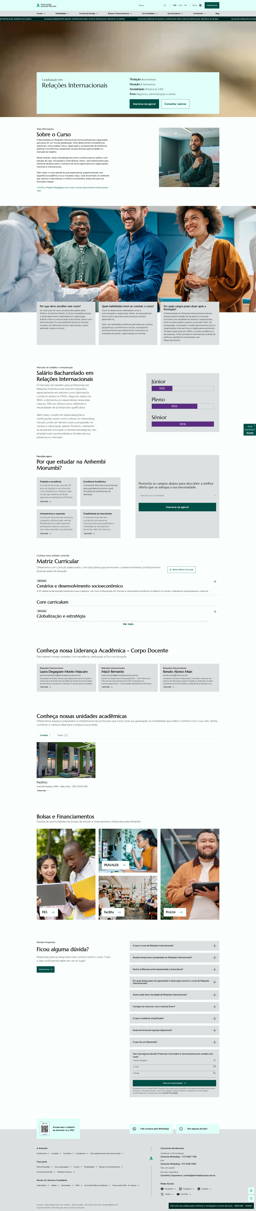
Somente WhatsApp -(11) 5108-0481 (178, 1164)
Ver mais (128, 624)
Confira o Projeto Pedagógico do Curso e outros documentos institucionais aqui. (72, 189)
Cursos (40, 13)
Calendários (42, 1185)
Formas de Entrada (87, 13)
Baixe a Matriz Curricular (183, 570)
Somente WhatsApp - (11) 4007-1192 (179, 1156)
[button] (251, 1190)
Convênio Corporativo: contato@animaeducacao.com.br (188, 1175)
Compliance (81, 1153)
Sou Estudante (174, 13)
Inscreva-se (212, 5)
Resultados (66, 1185)
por (174, 5)
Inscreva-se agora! (144, 103)
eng (180, 5)
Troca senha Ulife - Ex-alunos (124, 1185)
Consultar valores (175, 103)
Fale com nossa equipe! (173, 1083)
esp (185, 5)
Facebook (169, 1189)
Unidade (55, 1153)
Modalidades (61, 13)
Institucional (42, 1153)
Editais (54, 1185)
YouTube (184, 1194)
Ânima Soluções (43, 1167)
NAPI (77, 1185)
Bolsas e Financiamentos (118, 13)
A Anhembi (198, 13)
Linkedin (204, 1189)
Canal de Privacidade (170, 1093)
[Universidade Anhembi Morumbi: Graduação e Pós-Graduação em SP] (46, 5)
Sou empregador (62, 1167)
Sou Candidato (148, 13)
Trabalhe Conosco (64, 1172)
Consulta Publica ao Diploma (96, 1185)
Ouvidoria (67, 1153)
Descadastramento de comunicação (105, 1153)
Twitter (168, 1194)
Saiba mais (41, 790)
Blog (217, 13)
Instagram (187, 1189)
